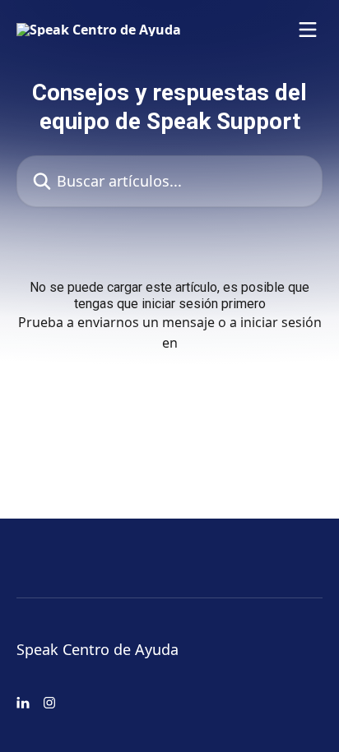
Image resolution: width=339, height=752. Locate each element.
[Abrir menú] (308, 29)
